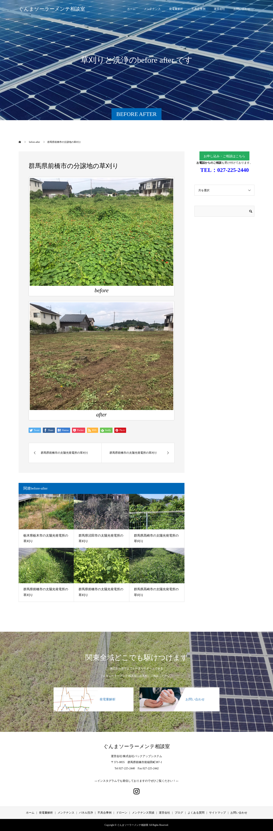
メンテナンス (152, 8)
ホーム (131, 8)
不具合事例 (198, 8)
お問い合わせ (241, 8)
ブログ (179, 812)
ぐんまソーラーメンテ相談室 (52, 9)
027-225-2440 (233, 170)
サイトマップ (217, 812)
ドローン (121, 812)
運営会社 (219, 8)
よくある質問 (196, 812)
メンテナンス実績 (143, 812)
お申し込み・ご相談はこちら (224, 156)
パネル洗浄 (86, 812)
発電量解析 (176, 8)
